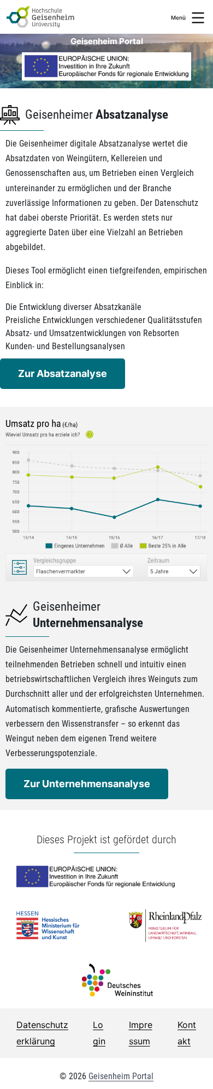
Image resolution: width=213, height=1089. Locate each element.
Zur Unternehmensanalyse (86, 783)
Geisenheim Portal (120, 1076)
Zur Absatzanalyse (62, 373)
